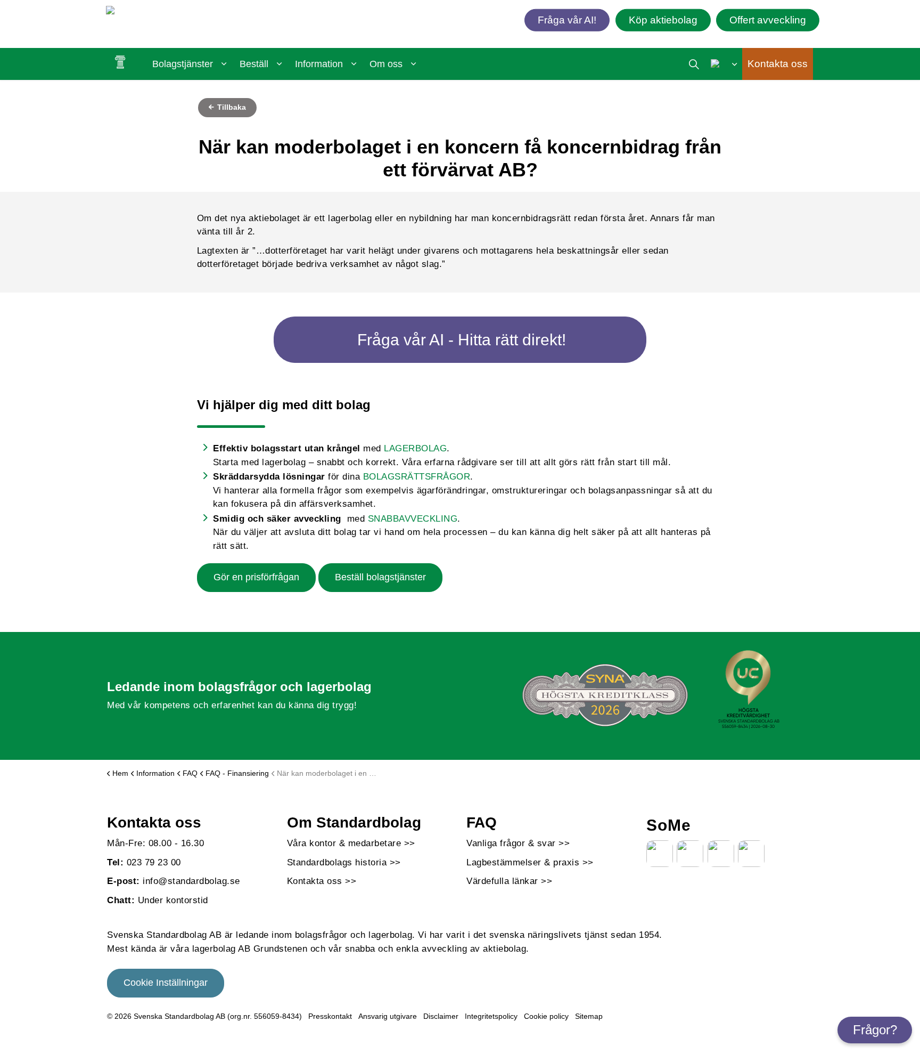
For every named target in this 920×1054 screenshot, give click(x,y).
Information (319, 64)
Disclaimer (440, 1016)
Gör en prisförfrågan (256, 577)
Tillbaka (230, 107)
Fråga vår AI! (567, 19)
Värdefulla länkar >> (509, 881)
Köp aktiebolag (663, 19)
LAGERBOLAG (415, 448)
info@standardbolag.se (191, 881)
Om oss (385, 64)
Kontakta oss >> (322, 881)
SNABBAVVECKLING (413, 519)
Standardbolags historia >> (344, 862)
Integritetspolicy (491, 1016)
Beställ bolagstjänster (380, 577)
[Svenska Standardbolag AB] (167, 12)
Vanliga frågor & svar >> (518, 843)
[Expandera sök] (694, 64)
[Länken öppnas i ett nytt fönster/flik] (659, 853)
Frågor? (875, 1030)
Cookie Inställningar (166, 982)
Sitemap (589, 1016)
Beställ (254, 64)
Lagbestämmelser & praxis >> (530, 862)
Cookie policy (546, 1016)
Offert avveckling (767, 19)
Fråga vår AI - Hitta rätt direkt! (461, 339)
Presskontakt (330, 1016)
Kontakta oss (778, 63)
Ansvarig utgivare (387, 1016)
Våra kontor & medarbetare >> (351, 843)
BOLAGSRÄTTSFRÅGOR (417, 477)
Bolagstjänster (182, 64)
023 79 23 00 (154, 862)
